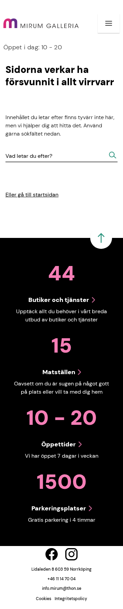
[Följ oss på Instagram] (71, 554)
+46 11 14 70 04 (61, 579)
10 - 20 (32, 47)
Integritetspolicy (71, 598)
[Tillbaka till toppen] (101, 238)
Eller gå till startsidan (31, 194)
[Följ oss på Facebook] (51, 554)
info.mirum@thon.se (61, 588)
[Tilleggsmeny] (109, 23)
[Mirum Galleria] (41, 23)
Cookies (43, 598)
